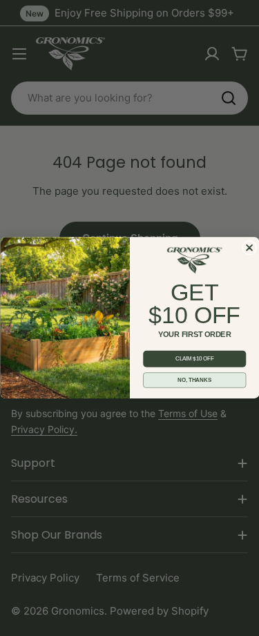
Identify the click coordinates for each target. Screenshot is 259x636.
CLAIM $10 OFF (194, 359)
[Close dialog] (249, 247)
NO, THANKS (194, 380)
